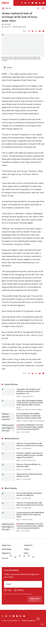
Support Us (6, 553)
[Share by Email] (40, 31)
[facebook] (22, 3)
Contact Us (28, 545)
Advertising (6, 549)
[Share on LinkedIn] (32, 31)
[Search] (38, 8)
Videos (26, 549)
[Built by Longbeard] (42, 624)
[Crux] (5, 3)
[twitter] (29, 3)
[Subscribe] (43, 3)
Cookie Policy (32, 621)
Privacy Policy (27, 594)
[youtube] (32, 3)
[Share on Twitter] (36, 31)
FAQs (26, 553)
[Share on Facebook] (29, 31)
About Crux (6, 545)
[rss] (40, 3)
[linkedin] (25, 3)
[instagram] (36, 3)
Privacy (24, 621)
